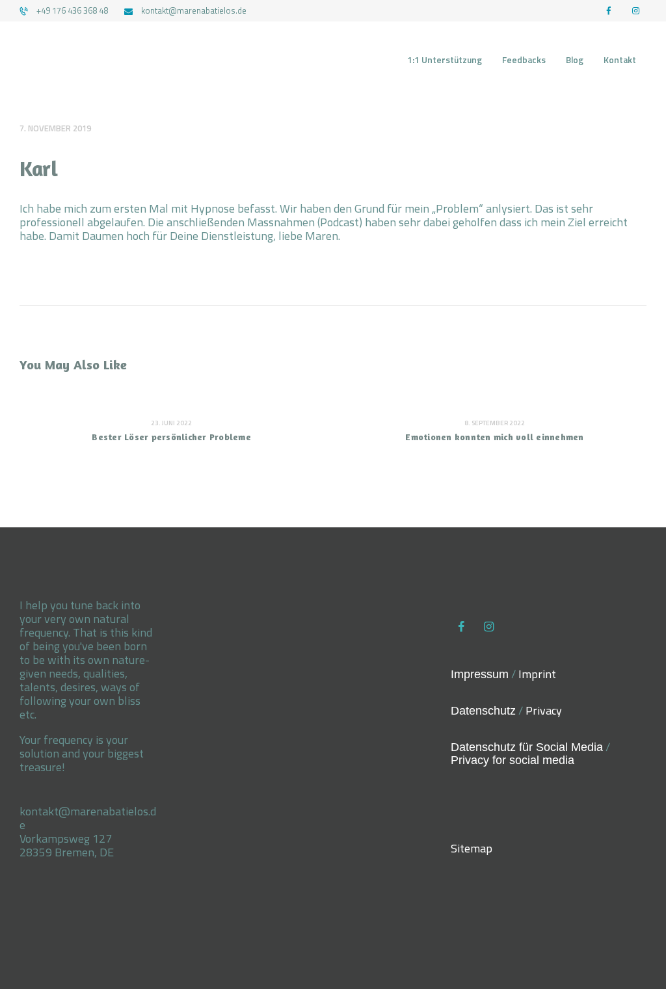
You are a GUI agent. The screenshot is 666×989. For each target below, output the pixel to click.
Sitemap (471, 848)
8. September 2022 (494, 423)
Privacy (544, 710)
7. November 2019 (55, 128)
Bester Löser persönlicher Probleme (171, 436)
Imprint (537, 674)
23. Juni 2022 (171, 423)
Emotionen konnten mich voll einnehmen (494, 436)
